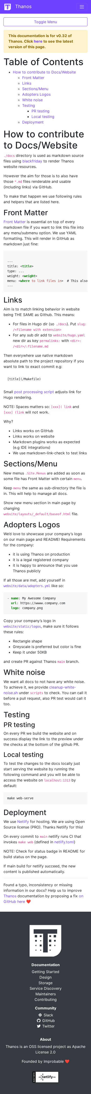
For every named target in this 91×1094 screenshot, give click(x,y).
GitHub (48, 1020)
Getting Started (45, 971)
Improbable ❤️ (57, 1061)
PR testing (40, 111)
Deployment (33, 122)
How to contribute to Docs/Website (44, 72)
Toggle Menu (45, 21)
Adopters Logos (36, 94)
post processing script (34, 391)
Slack (47, 1015)
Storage (45, 982)
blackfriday (32, 161)
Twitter (48, 1026)
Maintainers (45, 994)
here (38, 41)
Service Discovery (46, 988)
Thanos (23, 6)
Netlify (23, 821)
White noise (32, 100)
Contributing (46, 999)
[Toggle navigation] (82, 7)
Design (45, 977)
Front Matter (33, 77)
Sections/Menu (35, 88)
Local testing (43, 116)
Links (26, 83)
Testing (28, 105)
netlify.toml (64, 842)
